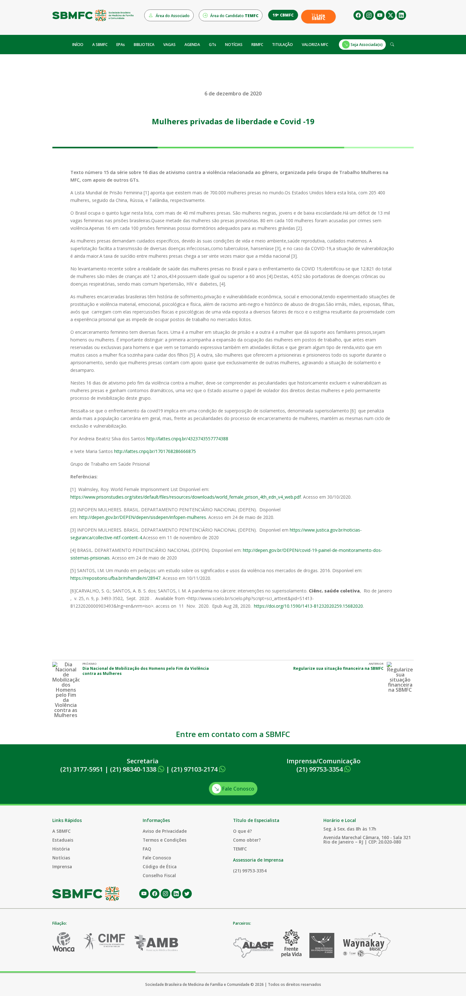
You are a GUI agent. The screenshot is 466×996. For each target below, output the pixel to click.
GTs (212, 44)
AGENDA (192, 44)
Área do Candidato (233, 15)
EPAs (120, 44)
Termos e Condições (164, 840)
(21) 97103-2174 (195, 769)
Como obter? (247, 840)
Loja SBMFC (318, 17)
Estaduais (62, 840)
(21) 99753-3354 (320, 769)
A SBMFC (99, 44)
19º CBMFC (283, 15)
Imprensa (62, 866)
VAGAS (169, 44)
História (61, 849)
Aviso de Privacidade (165, 831)
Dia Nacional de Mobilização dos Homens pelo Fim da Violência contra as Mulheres (145, 671)
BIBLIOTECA (144, 44)
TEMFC (240, 849)
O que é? (242, 831)
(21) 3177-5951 (81, 769)
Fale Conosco (237, 788)
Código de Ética (160, 866)
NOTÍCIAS (234, 44)
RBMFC (257, 44)
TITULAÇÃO (282, 44)
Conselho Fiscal (159, 875)
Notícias (61, 858)
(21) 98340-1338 (134, 769)
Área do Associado (172, 15)
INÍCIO (77, 44)
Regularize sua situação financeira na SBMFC (338, 668)
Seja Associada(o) (366, 44)
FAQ (147, 849)
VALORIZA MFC (315, 44)
